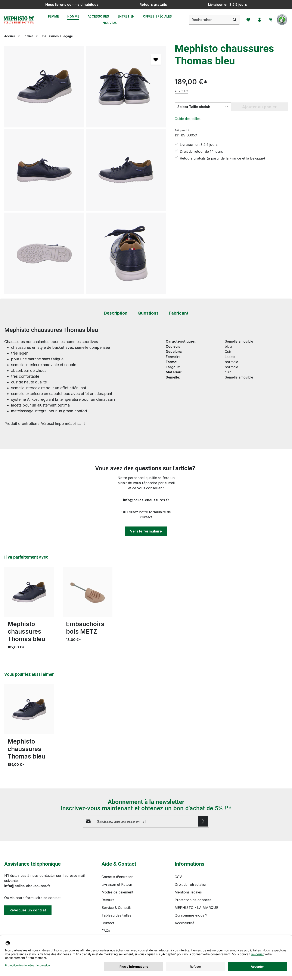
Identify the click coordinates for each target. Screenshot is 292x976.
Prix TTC (181, 91)
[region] (85, 170)
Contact (108, 923)
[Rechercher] (234, 20)
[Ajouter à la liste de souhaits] (155, 59)
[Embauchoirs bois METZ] (87, 592)
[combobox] (209, 20)
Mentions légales (188, 892)
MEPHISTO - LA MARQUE (196, 907)
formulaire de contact (42, 898)
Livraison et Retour (117, 884)
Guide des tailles (188, 119)
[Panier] (270, 20)
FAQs (106, 931)
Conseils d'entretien (117, 877)
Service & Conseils (116, 907)
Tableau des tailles (116, 915)
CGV (178, 877)
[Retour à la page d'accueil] (18, 19)
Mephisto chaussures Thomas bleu (26, 631)
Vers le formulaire (146, 531)
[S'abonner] (203, 821)
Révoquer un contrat (28, 910)
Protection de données (193, 900)
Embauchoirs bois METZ (85, 627)
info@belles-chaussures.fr (146, 500)
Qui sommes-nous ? (191, 915)
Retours (108, 900)
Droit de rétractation (191, 884)
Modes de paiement (117, 892)
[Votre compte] (259, 20)
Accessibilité (184, 923)
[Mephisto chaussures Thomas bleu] (44, 86)
